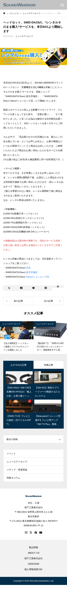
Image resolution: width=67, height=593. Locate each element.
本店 (28, 267)
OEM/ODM (33, 564)
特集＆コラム (13, 477)
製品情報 (33, 547)
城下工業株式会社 (33, 507)
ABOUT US (33, 553)
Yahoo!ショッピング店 (37, 276)
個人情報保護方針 (33, 569)
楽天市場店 (31, 272)
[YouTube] (40, 532)
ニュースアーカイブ (24, 36)
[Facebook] (35, 532)
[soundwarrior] (19, 5)
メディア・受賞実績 (17, 469)
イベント (11, 453)
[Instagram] (26, 532)
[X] (31, 532)
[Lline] (33, 288)
